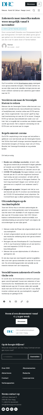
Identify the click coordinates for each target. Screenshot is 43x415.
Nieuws (4, 10)
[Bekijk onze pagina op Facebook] (3, 409)
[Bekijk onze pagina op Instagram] (11, 409)
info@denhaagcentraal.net (11, 405)
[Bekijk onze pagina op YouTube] (7, 409)
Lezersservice (28, 378)
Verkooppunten (8, 383)
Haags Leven (25, 10)
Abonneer (31, 4)
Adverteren (6, 373)
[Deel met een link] (21, 301)
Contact (5, 378)
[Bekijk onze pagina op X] (16, 409)
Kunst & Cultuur (14, 10)
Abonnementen (29, 368)
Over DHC (6, 368)
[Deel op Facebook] (4, 301)
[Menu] (38, 10)
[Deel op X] (10, 301)
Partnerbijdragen (18, 29)
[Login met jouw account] (39, 4)
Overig (5, 29)
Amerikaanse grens (25, 83)
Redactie (26, 373)
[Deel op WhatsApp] (27, 301)
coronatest (22, 177)
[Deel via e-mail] (15, 301)
